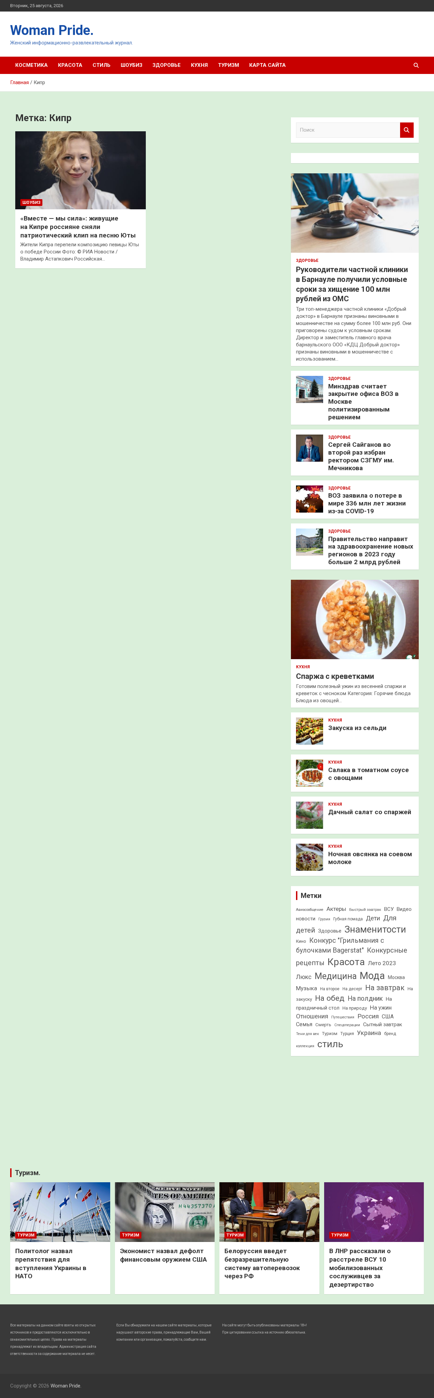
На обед (329, 998)
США (388, 1016)
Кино (301, 941)
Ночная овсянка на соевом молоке (370, 858)
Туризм (228, 65)
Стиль (102, 65)
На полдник (365, 998)
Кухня (199, 65)
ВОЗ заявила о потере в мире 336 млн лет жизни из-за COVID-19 (367, 503)
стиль (330, 1044)
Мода (372, 975)
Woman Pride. (52, 30)
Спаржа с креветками (335, 676)
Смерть (323, 1024)
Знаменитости (375, 929)
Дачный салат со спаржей (369, 812)
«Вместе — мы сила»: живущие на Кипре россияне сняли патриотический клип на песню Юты (78, 226)
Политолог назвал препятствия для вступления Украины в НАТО (50, 1263)
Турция (347, 1033)
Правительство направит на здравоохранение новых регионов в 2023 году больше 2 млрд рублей (370, 550)
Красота (70, 65)
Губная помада (348, 919)
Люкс (304, 977)
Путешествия (342, 1017)
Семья (304, 1024)
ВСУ (389, 909)
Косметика (31, 65)
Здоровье (167, 65)
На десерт (352, 989)
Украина (369, 1032)
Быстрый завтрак (365, 909)
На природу (354, 1008)
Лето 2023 (382, 963)
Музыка (306, 988)
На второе (329, 989)
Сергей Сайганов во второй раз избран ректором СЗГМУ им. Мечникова (361, 456)
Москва (396, 977)
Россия (368, 1016)
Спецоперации (347, 1025)
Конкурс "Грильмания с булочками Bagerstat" (340, 945)
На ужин (381, 1007)
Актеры (336, 908)
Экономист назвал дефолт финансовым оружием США (163, 1255)
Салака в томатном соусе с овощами (368, 774)
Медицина (336, 976)
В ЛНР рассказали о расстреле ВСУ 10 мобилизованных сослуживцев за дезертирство (360, 1267)
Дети (373, 918)
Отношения (312, 1016)
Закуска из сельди (357, 728)
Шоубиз (131, 65)
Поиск (407, 130)
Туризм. (27, 1173)
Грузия (324, 919)
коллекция (305, 1046)
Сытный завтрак (382, 1024)
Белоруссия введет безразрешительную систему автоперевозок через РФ (262, 1263)
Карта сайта (267, 65)
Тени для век (307, 1034)
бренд (390, 1033)
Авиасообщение (309, 909)
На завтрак (385, 987)
